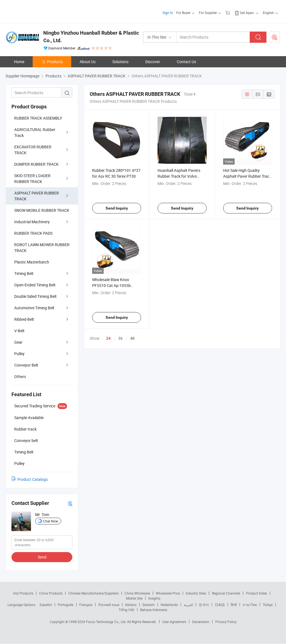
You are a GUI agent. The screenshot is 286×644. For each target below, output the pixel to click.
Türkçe (268, 604)
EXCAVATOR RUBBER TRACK (32, 149)
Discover (152, 61)
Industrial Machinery (32, 221)
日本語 (220, 604)
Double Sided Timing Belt (35, 296)
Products (55, 61)
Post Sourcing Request (274, 37)
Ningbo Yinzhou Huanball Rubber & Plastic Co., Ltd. (91, 36)
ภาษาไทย (250, 604)
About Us (88, 61)
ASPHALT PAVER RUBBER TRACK (36, 195)
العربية (188, 604)
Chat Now (50, 521)
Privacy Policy (226, 621)
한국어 (204, 604)
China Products (51, 593)
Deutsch (148, 604)
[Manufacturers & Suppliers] (41, 11)
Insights (154, 598)
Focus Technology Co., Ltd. (106, 621)
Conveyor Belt (26, 365)
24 (108, 338)
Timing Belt (24, 273)
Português (65, 604)
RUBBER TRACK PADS (33, 233)
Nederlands (169, 604)
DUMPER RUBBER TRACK (36, 164)
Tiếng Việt (126, 609)
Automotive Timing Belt (34, 307)
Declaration (200, 621)
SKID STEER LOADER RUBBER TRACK (32, 178)
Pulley (19, 353)
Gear (18, 342)
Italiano (131, 604)
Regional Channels (226, 593)
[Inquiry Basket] (228, 12)
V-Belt (19, 330)
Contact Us (186, 61)
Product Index (256, 593)
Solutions (120, 61)
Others (20, 376)
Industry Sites (196, 593)
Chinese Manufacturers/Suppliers (93, 593)
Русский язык (108, 604)
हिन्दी (234, 604)
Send (42, 557)
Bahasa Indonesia (153, 609)
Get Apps (246, 12)
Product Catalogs (32, 479)
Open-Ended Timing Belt (35, 284)
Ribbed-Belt (24, 319)
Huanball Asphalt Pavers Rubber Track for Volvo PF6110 (179, 176)
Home (19, 61)
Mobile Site (134, 598)
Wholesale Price (168, 593)
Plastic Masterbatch (31, 262)
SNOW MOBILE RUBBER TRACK (41, 210)
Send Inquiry (117, 208)
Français (85, 604)
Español (46, 604)
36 (120, 338)
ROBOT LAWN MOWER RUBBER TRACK (42, 247)
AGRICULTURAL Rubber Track (34, 132)
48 (132, 338)
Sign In (168, 12)
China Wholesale (137, 593)
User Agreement (174, 621)
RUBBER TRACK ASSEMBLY (38, 118)
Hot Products (23, 593)
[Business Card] (70, 503)
